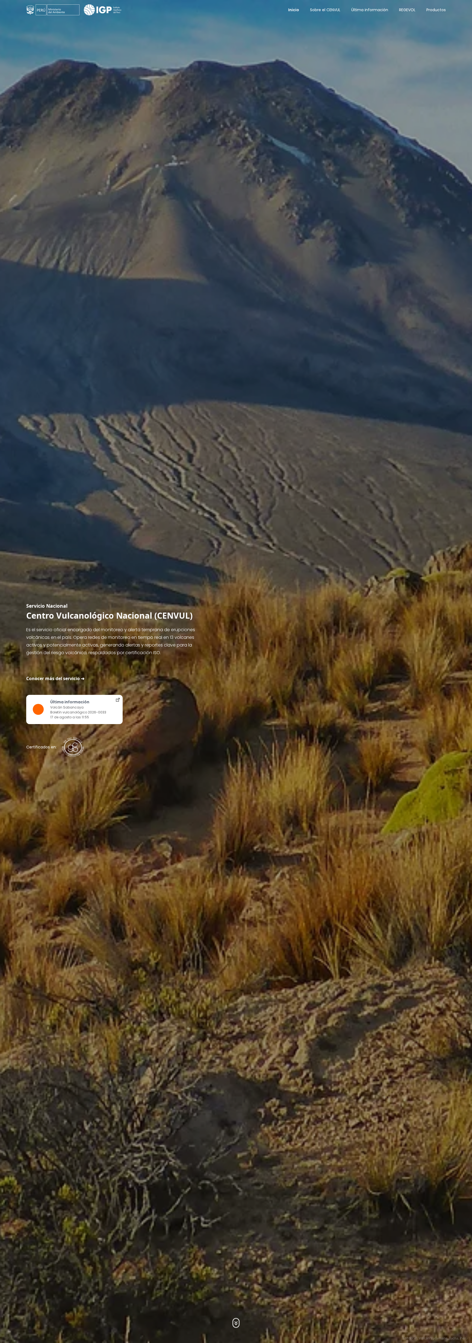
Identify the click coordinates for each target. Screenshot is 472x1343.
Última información (369, 10)
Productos (436, 10)
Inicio (293, 10)
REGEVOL (407, 10)
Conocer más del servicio (53, 678)
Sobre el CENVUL (325, 10)
